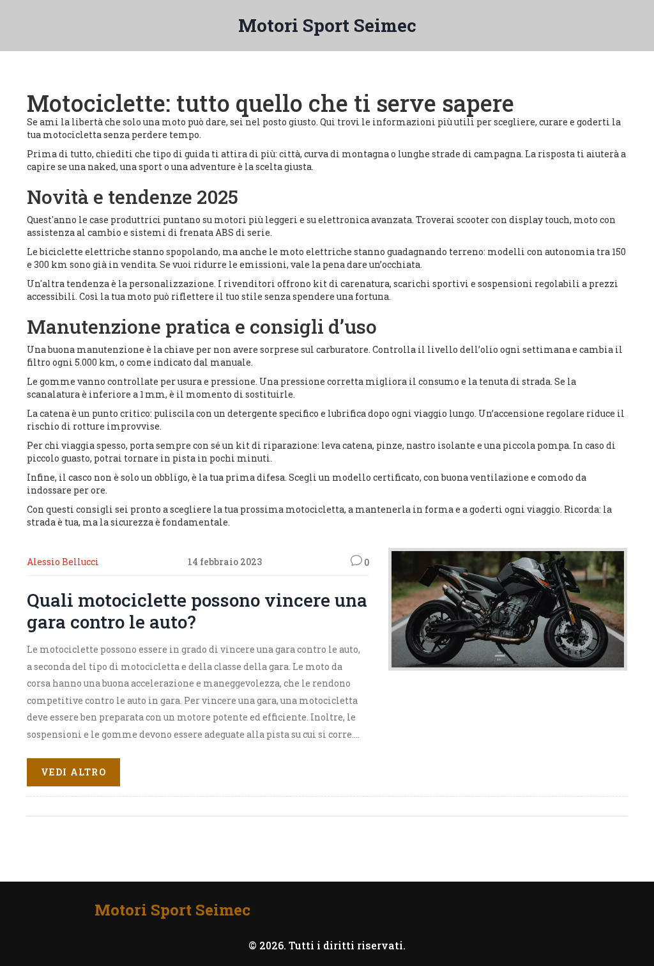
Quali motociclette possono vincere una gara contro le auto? (197, 611)
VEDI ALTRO (73, 772)
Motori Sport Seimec (327, 25)
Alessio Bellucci (63, 562)
